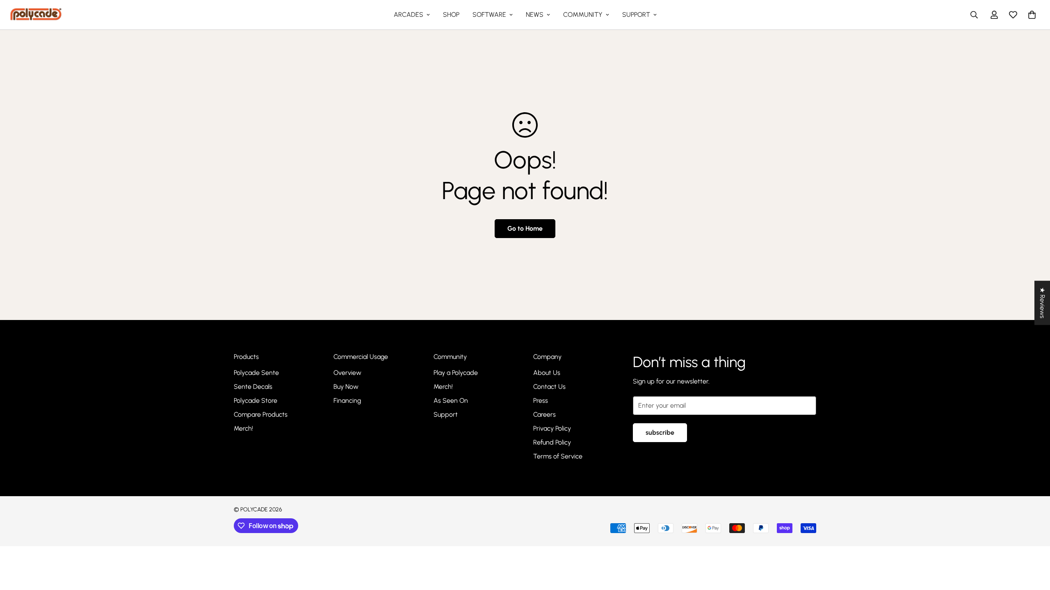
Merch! (243, 428)
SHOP (451, 14)
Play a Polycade (456, 373)
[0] (1032, 14)
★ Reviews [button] (1042, 302)
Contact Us (549, 386)
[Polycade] (36, 15)
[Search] (974, 15)
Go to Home (525, 228)
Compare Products (261, 414)
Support (446, 414)
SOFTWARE (489, 14)
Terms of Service (557, 456)
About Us (546, 373)
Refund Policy (552, 442)
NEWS (534, 14)
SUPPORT (636, 14)
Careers (544, 414)
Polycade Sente (256, 373)
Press (540, 400)
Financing (347, 400)
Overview (347, 373)
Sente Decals (253, 386)
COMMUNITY (583, 14)
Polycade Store (255, 400)
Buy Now (345, 386)
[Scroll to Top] (1034, 545)
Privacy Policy (552, 428)
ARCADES (408, 14)
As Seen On (451, 400)
